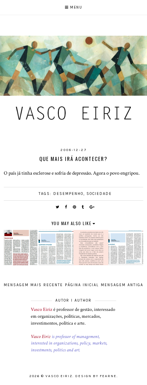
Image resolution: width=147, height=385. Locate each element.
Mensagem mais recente (33, 285)
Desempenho (68, 193)
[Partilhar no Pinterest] (75, 207)
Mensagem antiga (122, 285)
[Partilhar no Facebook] (66, 207)
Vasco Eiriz (41, 309)
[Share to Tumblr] (83, 207)
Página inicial (82, 285)
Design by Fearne (96, 376)
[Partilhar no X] (58, 207)
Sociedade (99, 193)
